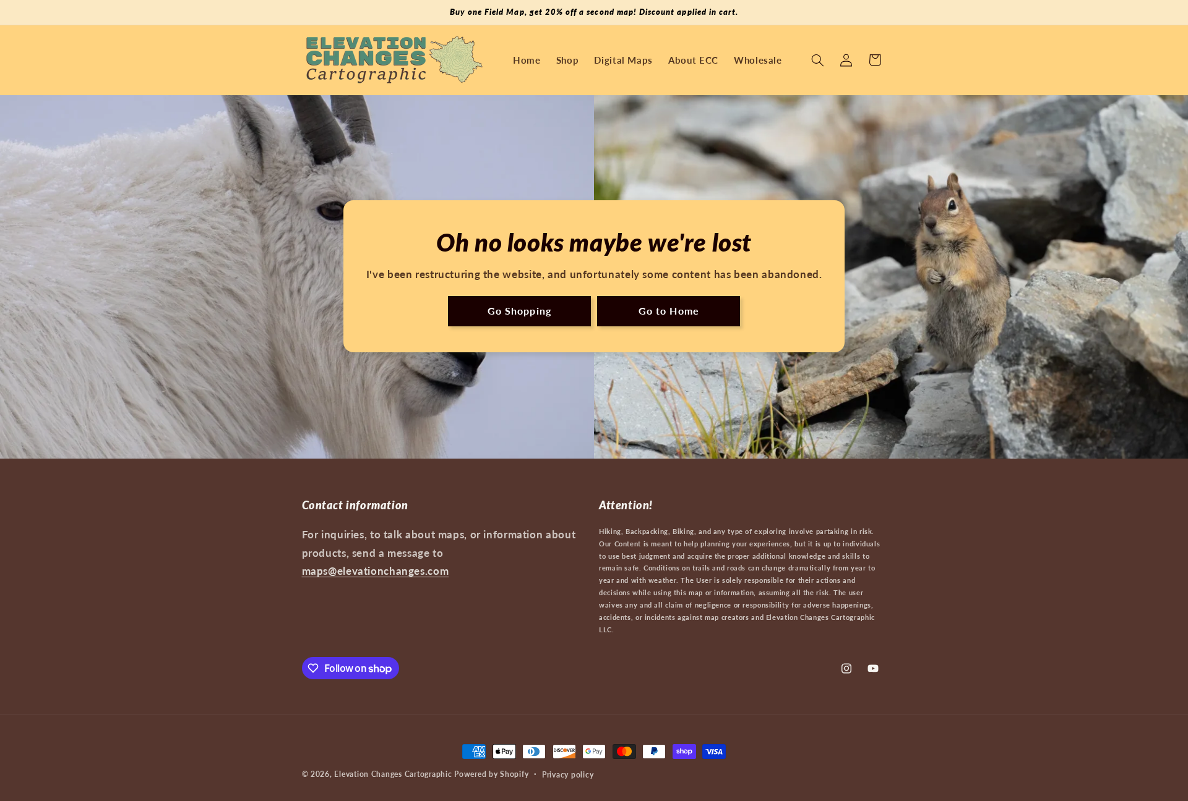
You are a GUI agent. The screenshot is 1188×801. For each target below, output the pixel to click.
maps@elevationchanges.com (375, 570)
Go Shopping (519, 311)
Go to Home (669, 311)
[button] (817, 60)
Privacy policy (567, 775)
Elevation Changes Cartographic (393, 774)
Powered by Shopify (491, 774)
